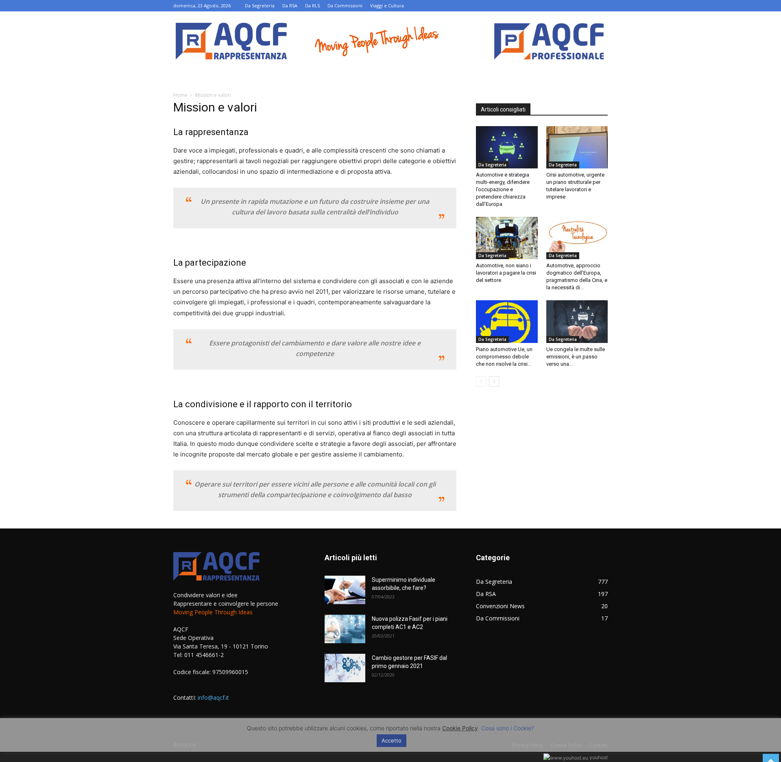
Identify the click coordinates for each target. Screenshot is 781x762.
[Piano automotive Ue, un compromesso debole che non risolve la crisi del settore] (507, 321)
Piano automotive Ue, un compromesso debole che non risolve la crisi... (504, 356)
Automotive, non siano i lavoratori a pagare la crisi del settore (506, 272)
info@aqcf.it (213, 697)
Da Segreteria (260, 5)
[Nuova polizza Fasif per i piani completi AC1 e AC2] (345, 629)
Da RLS (312, 5)
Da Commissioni (344, 5)
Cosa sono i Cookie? (507, 728)
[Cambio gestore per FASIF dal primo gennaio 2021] (345, 668)
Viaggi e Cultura (387, 5)
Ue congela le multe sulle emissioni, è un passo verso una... (575, 356)
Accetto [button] (391, 740)
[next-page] (494, 381)
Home (180, 95)
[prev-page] (481, 381)
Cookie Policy (460, 728)
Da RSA (289, 5)
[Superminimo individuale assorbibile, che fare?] (345, 590)
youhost (598, 757)
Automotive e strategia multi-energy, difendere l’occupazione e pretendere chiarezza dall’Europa (503, 189)
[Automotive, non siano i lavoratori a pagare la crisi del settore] (507, 238)
